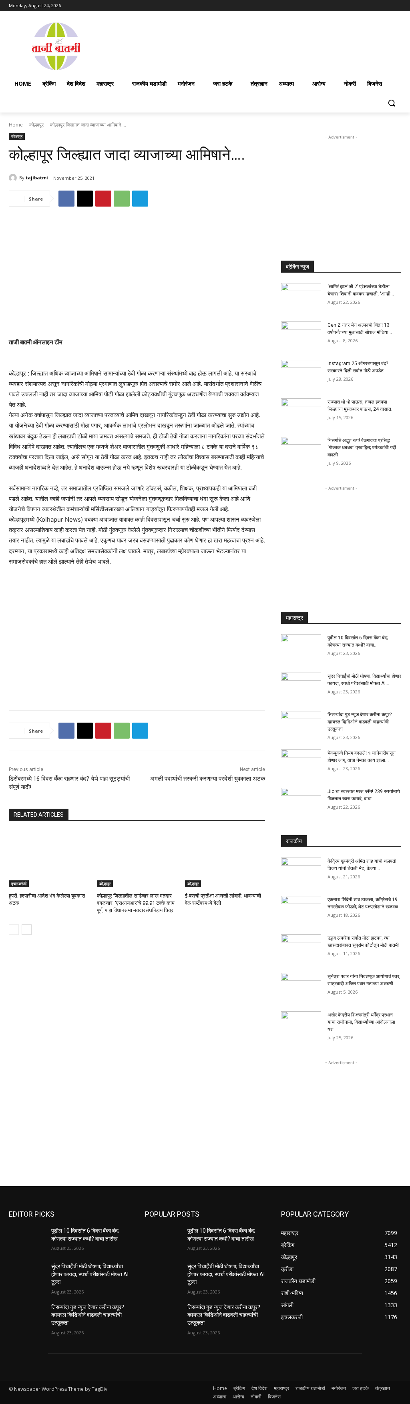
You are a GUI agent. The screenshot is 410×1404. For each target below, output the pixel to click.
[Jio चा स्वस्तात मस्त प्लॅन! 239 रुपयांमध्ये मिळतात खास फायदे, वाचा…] (301, 802)
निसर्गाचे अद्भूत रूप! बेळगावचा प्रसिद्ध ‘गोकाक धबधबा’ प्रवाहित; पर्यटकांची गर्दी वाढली (362, 448)
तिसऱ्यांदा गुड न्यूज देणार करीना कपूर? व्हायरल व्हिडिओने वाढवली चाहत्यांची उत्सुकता (360, 722)
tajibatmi (37, 178)
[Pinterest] (103, 199)
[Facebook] (352, 5)
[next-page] (27, 929)
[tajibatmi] (14, 178)
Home (16, 124)
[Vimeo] (385, 5)
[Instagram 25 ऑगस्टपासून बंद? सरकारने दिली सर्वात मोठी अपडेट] (301, 374)
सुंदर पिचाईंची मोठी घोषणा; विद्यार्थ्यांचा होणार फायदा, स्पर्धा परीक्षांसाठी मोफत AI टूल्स (90, 1274)
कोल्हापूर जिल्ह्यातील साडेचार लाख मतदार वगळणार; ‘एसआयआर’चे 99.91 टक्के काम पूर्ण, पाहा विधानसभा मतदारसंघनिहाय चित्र (136, 903)
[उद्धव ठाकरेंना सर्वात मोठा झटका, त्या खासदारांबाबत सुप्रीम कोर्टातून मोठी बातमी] (301, 948)
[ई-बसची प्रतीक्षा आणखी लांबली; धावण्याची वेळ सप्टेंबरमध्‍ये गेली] (225, 859)
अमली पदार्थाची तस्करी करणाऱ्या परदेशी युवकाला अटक (207, 778)
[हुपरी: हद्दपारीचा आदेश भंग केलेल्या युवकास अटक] (49, 859)
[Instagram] (363, 5)
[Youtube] (396, 5)
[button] (391, 102)
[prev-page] (14, 929)
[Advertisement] (252, 46)
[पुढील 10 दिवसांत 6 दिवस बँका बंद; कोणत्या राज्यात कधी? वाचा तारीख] (301, 648)
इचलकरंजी (18, 883)
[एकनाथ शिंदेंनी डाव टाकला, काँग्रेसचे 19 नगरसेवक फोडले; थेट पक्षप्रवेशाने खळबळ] (301, 910)
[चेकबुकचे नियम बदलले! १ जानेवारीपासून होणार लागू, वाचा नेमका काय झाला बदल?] (301, 763)
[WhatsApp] (122, 199)
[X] (374, 5)
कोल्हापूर (36, 124)
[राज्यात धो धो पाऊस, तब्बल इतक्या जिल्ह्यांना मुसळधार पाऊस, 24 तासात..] (301, 412)
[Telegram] (140, 199)
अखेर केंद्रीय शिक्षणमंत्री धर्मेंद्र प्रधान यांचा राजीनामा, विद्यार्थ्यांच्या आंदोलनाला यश (361, 1022)
